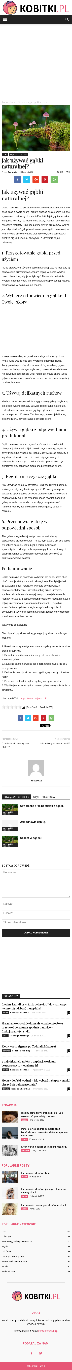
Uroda (5, 154)
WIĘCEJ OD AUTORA (44, 797)
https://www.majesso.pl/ (33, 698)
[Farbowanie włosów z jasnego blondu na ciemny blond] (10, 1193)
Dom (4, 1231)
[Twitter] (40, 1353)
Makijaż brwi (8, 1271)
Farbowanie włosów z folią (35, 1173)
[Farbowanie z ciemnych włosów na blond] (10, 1209)
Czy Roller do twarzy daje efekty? (15, 745)
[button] (67, 19)
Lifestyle (6, 1236)
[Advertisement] (36, 61)
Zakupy (6, 1089)
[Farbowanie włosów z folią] (10, 1177)
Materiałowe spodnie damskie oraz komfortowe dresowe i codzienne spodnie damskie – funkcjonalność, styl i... (32, 1027)
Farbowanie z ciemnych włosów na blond (43, 1205)
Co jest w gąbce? (31, 838)
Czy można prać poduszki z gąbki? (42, 805)
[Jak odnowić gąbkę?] (10, 826)
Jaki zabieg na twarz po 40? (55, 743)
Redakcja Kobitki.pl (19, 1012)
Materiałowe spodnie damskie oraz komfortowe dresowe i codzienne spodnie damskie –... (44, 1132)
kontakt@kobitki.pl (48, 1330)
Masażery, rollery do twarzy (17, 1241)
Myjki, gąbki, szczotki (18, 154)
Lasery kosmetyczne (13, 1256)
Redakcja (12, 172)
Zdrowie (6, 1051)
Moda (5, 1036)
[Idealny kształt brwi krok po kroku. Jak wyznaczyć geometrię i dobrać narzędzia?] (10, 1117)
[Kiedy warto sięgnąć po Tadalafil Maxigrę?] (10, 1151)
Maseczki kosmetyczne (14, 1261)
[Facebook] (31, 1353)
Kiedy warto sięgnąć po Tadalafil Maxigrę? (29, 1046)
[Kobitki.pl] (36, 8)
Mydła (5, 1246)
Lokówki (6, 1251)
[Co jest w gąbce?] (10, 842)
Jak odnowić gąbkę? (33, 822)
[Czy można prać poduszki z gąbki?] (10, 809)
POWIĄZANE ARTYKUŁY (16, 797)
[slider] (12, 707)
